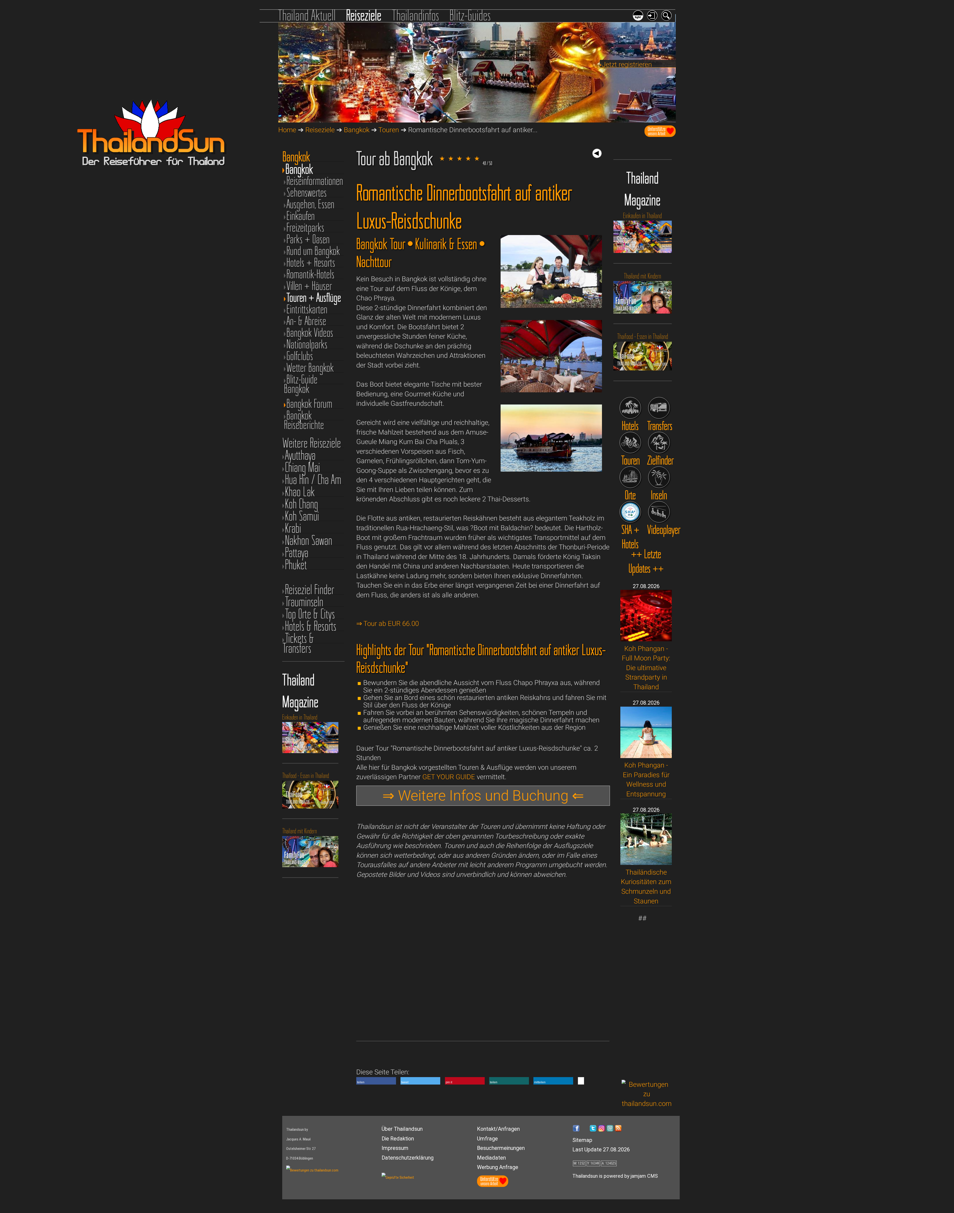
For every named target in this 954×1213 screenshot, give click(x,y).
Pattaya (296, 552)
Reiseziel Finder (309, 589)
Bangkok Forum (309, 403)
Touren (388, 130)
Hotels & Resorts (310, 626)
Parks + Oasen (308, 239)
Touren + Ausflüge (313, 297)
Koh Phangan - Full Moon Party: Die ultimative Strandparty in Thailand (646, 668)
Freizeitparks (305, 227)
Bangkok (356, 130)
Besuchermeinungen (501, 1148)
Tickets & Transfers (298, 638)
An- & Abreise (306, 321)
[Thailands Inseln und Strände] (659, 477)
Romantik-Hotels (310, 274)
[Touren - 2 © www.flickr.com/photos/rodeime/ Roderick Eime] (551, 390)
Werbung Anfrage (497, 1167)
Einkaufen (300, 216)
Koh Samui (302, 516)
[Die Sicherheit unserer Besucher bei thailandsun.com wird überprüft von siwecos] (398, 1177)
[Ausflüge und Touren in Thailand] (630, 442)
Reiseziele (363, 15)
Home (287, 130)
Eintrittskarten (306, 309)
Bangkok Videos (309, 332)
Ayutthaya (300, 455)
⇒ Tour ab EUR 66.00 (387, 623)
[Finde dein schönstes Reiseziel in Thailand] (659, 442)
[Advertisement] (647, 997)
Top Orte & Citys (310, 614)
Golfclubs (299, 356)
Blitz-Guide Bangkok (301, 379)
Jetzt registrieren (627, 64)
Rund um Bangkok (313, 251)
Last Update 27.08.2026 (601, 1149)
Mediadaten (491, 1158)
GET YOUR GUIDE (448, 777)
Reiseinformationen (314, 181)
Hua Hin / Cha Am (313, 479)
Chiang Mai (302, 467)
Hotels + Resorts (310, 262)
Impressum (395, 1148)
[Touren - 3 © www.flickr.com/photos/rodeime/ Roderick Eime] (551, 469)
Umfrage (487, 1138)
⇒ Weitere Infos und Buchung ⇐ (483, 795)
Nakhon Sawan (308, 540)
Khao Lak (300, 491)
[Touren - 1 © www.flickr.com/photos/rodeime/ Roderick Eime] (551, 305)
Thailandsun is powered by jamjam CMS (615, 1176)
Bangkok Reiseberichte (304, 415)
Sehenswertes (306, 192)
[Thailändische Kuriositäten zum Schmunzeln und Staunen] (646, 862)
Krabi (293, 528)
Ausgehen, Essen (310, 204)
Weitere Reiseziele (311, 443)
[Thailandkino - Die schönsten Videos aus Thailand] (659, 512)
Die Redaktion (398, 1138)
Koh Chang (301, 504)
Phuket (296, 565)
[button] (376, 1081)
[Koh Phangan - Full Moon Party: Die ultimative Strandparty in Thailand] (646, 639)
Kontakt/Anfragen (498, 1129)
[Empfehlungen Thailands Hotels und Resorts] (630, 408)
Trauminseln (304, 602)
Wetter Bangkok (310, 367)
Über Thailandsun (402, 1129)
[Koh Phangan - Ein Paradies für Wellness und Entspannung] (646, 756)
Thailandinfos (415, 15)
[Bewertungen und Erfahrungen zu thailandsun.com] (647, 1103)
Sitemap (582, 1140)
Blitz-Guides (470, 15)
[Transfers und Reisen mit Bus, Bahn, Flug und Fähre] (659, 408)
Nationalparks (306, 344)
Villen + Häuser (309, 286)
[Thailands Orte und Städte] (630, 477)
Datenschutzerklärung (408, 1158)
